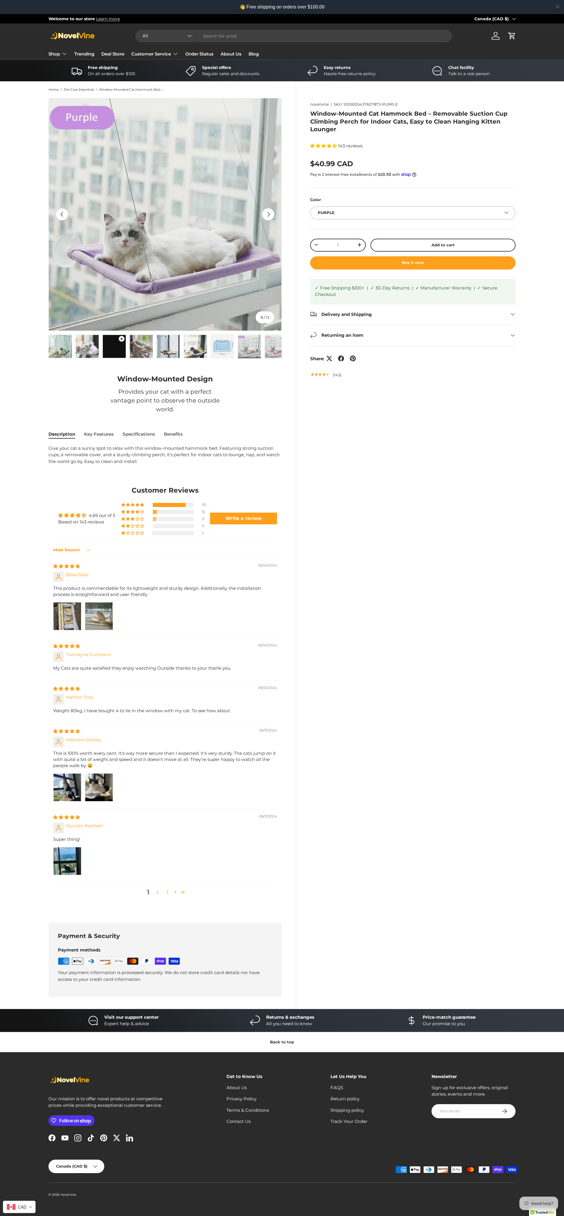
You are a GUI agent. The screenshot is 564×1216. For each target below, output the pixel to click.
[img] (66, 566)
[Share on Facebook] (341, 358)
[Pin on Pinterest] (353, 358)
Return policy (345, 1099)
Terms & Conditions (247, 1110)
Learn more (108, 18)
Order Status (199, 54)
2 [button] (157, 892)
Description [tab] (61, 434)
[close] (557, 6)
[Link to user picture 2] (99, 616)
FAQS (336, 1087)
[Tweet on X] (329, 358)
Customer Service (151, 54)
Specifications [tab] (138, 434)
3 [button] (167, 892)
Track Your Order (348, 1121)
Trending (84, 54)
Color (315, 199)
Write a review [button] (243, 518)
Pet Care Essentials (79, 89)
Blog (254, 54)
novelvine (319, 104)
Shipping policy (347, 1110)
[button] (512, 35)
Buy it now (413, 262)
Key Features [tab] (99, 434)
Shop (54, 54)
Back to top (282, 1042)
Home (53, 89)
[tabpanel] (165, 455)
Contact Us (238, 1121)
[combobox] (293, 36)
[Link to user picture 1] (67, 616)
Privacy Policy (241, 1099)
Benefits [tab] (173, 434)
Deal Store (112, 54)
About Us (231, 54)
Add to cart (443, 244)
